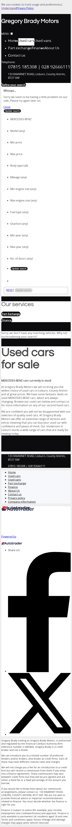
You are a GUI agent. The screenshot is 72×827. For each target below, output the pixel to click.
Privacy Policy (25, 8)
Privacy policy (16, 498)
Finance (13, 487)
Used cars (14, 476)
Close (7, 107)
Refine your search (13, 85)
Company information (22, 502)
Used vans (14, 480)
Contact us (15, 494)
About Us (14, 491)
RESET (10, 290)
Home (12, 472)
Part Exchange (11, 314)
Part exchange (17, 483)
